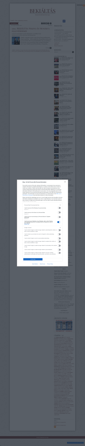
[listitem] (42, 205)
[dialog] (42, 223)
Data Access (42, 263)
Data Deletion (35, 263)
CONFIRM (32, 259)
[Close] (65, 182)
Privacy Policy (50, 263)
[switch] (59, 208)
